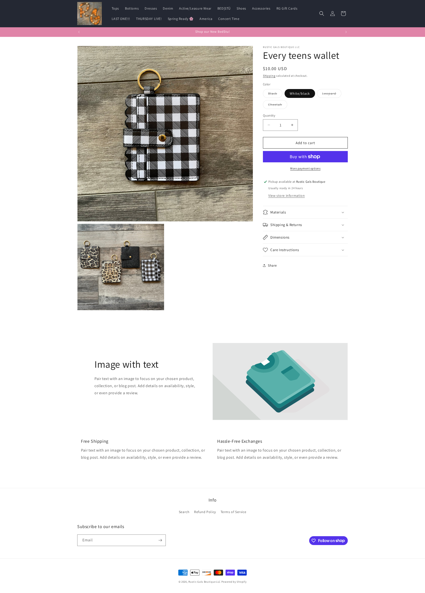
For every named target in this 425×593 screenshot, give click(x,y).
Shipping (269, 75)
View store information (286, 195)
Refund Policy (205, 512)
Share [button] (272, 265)
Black (275, 94)
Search (184, 512)
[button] (321, 13)
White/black (300, 93)
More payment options (305, 168)
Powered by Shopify (234, 581)
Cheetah (277, 105)
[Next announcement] (346, 32)
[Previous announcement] (79, 32)
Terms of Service (233, 512)
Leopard (331, 94)
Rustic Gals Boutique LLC (204, 581)
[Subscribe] (160, 540)
